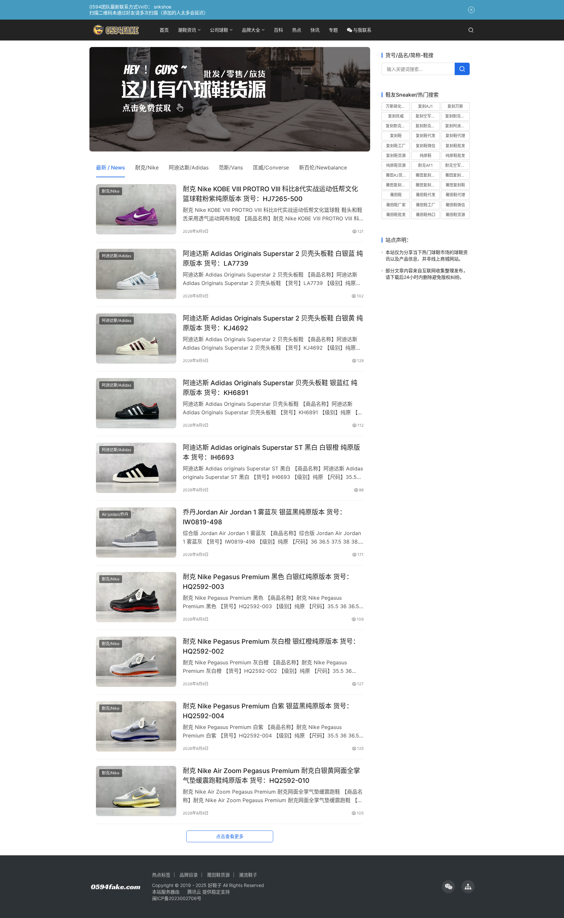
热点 (296, 30)
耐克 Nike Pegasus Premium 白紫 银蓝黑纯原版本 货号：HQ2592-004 (268, 711)
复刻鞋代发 (425, 135)
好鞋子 (215, 885)
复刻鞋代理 (455, 135)
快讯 (315, 30)
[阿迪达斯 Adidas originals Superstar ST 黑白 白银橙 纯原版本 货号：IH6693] (136, 468)
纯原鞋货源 (396, 165)
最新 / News (110, 167)
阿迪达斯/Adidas (189, 167)
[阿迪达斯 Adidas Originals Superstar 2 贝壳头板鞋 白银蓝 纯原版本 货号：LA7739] (136, 274)
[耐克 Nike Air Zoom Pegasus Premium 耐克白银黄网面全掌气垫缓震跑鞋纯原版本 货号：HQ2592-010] (136, 791)
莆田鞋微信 (455, 204)
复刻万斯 (455, 106)
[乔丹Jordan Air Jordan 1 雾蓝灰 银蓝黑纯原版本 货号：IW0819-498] (136, 532)
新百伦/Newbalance (323, 167)
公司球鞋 (219, 30)
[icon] (448, 886)
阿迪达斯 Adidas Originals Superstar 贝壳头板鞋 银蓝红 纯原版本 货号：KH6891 (270, 387)
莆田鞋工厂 (425, 204)
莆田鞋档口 (425, 214)
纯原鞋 (425, 155)
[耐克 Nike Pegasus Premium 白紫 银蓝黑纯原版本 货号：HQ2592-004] (136, 726)
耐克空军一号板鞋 (457, 165)
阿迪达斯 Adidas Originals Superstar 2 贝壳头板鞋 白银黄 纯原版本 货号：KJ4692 (273, 323)
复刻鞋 (396, 135)
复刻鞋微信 (425, 145)
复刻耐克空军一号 (398, 125)
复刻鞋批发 (455, 145)
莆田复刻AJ (425, 175)
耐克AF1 (425, 165)
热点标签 (161, 875)
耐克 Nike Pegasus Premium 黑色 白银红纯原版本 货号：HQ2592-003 (268, 581)
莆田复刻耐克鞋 (398, 184)
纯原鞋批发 (455, 155)
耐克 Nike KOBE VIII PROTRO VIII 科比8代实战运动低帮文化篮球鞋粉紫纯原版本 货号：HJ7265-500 (270, 193)
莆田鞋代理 (455, 194)
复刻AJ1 (425, 106)
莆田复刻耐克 (457, 175)
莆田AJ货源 (396, 175)
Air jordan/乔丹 (115, 514)
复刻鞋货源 (396, 155)
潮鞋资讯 (187, 30)
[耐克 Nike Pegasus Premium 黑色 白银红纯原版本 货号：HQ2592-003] (136, 597)
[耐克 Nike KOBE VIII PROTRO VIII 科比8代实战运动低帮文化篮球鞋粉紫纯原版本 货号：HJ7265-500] (136, 209)
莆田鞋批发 (396, 214)
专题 (333, 30)
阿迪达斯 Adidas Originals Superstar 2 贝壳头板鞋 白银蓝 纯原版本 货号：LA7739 (273, 258)
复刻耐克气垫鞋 (457, 116)
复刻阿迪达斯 (457, 125)
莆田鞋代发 (425, 194)
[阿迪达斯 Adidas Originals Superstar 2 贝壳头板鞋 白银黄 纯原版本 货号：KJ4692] (136, 338)
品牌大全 (251, 30)
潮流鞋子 (248, 875)
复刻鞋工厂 (396, 145)
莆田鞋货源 (455, 214)
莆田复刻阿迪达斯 (427, 184)
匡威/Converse (271, 167)
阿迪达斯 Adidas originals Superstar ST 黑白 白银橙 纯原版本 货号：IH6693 (271, 452)
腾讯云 (194, 891)
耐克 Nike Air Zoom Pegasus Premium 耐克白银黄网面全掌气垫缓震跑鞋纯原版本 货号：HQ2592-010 (271, 775)
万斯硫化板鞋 (397, 106)
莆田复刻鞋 (455, 184)
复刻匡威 (396, 116)
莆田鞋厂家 (396, 204)
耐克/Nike (147, 167)
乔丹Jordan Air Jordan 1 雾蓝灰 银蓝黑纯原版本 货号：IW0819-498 (264, 517)
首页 (164, 30)
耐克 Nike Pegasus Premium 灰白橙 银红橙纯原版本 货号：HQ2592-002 (271, 646)
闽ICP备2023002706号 (176, 898)
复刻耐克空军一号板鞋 (427, 125)
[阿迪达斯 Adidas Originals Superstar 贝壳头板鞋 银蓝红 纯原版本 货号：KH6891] (136, 403)
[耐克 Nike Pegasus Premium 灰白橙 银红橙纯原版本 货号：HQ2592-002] (136, 662)
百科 (278, 30)
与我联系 (362, 30)
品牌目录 (189, 875)
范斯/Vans (231, 167)
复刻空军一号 (427, 116)
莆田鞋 (396, 194)
